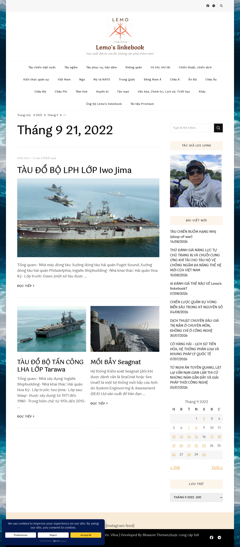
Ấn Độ (192, 80)
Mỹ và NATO (101, 80)
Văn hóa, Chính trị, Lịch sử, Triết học (164, 92)
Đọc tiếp (24, 286)
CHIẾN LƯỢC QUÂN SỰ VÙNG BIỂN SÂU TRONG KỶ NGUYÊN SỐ (196, 305)
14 (189, 437)
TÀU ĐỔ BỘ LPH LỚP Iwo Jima (74, 170)
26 (174, 454)
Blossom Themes (156, 535)
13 (181, 437)
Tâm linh (81, 92)
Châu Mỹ (40, 92)
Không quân (133, 67)
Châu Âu (211, 80)
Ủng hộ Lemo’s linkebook (104, 104)
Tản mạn (123, 92)
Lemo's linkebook (120, 47)
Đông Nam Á (152, 80)
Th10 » (217, 468)
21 (189, 446)
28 (189, 454)
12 (174, 437)
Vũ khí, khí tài (160, 67)
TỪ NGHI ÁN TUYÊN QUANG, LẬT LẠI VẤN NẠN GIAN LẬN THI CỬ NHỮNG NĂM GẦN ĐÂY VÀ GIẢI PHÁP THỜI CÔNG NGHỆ (195, 375)
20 (181, 446)
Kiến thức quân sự (36, 80)
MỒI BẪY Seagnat (115, 362)
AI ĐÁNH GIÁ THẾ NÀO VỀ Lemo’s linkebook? (196, 286)
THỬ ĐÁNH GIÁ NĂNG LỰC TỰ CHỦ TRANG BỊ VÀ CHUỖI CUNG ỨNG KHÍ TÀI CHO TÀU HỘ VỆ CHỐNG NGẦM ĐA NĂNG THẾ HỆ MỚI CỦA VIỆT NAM (195, 260)
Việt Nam (64, 80)
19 (174, 446)
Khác (202, 92)
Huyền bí (102, 92)
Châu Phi (61, 92)
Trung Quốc (127, 80)
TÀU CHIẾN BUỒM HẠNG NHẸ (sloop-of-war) (193, 234)
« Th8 (175, 468)
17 (211, 437)
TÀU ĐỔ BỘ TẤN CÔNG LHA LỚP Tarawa (50, 366)
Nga (82, 80)
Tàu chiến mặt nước (42, 67)
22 (196, 446)
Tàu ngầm (71, 67)
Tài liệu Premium (142, 104)
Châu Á (175, 80)
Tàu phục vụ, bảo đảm (101, 67)
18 (219, 437)
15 (196, 437)
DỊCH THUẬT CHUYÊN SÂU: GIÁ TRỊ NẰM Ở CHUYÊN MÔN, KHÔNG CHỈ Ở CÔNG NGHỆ (194, 325)
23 (204, 446)
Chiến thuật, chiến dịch (195, 67)
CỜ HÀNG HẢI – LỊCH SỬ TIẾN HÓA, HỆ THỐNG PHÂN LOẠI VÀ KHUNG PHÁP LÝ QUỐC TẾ (194, 349)
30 (204, 454)
